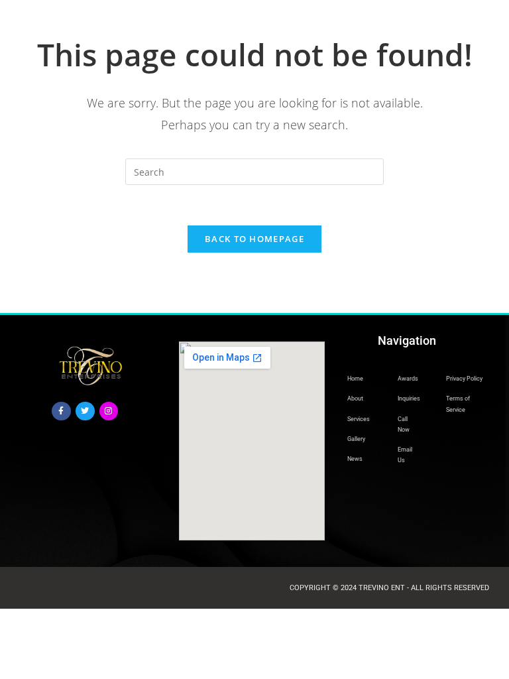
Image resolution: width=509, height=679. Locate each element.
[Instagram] (109, 411)
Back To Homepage (254, 239)
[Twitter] (85, 411)
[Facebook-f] (61, 411)
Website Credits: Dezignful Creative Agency (49, 587)
